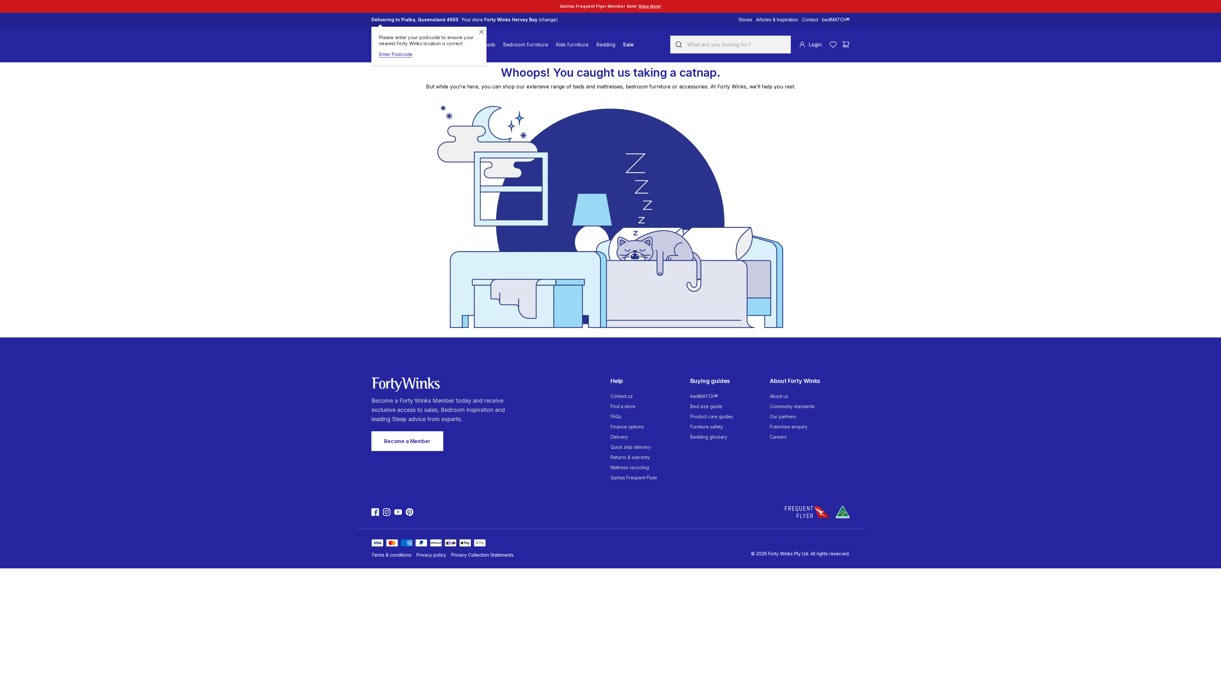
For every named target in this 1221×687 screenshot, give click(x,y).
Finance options (627, 426)
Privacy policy (431, 555)
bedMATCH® (836, 19)
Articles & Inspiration (777, 19)
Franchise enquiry (788, 426)
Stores (745, 19)
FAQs (615, 416)
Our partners (783, 416)
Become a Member (407, 441)
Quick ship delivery (630, 447)
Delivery (619, 437)
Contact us (621, 396)
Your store (509, 19)
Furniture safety (706, 426)
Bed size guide (706, 406)
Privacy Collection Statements (482, 555)
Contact (810, 19)
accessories (693, 86)
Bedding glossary (708, 437)
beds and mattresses (598, 86)
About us (779, 396)
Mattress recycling (629, 467)
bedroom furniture (648, 86)
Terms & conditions (391, 555)
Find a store (622, 406)
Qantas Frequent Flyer (633, 477)
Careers (778, 437)
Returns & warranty (630, 457)
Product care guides (711, 416)
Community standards (792, 406)
